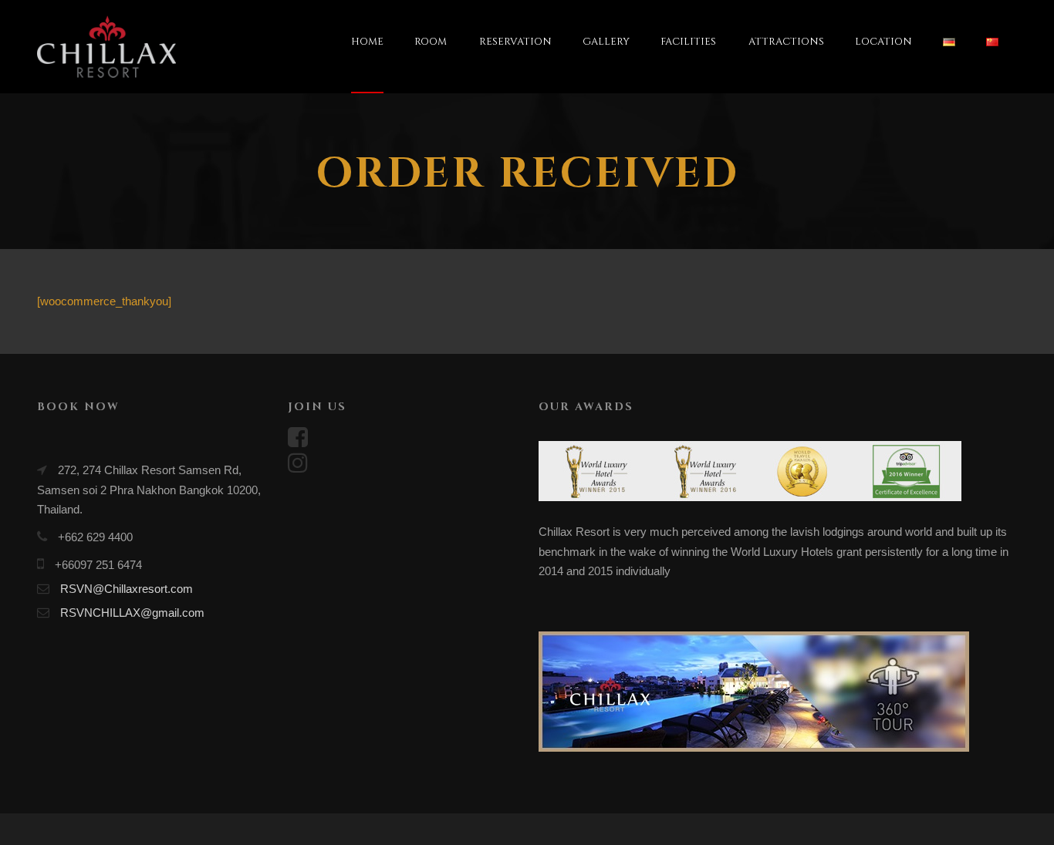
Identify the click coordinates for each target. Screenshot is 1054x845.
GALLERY (606, 42)
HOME (367, 42)
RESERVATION (515, 42)
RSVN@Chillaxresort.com (126, 588)
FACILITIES (688, 42)
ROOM (430, 42)
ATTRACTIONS (786, 42)
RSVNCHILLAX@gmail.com (132, 612)
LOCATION (883, 42)
